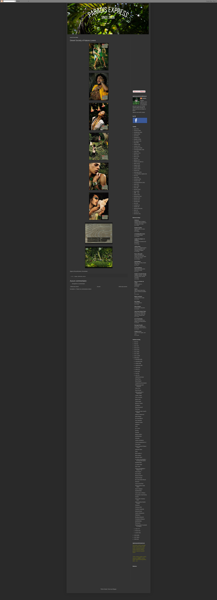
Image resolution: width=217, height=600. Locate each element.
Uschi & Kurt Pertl (139, 483)
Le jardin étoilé (138, 464)
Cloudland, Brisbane (140, 519)
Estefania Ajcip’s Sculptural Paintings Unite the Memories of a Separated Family (140, 223)
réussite (136, 201)
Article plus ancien (123, 286)
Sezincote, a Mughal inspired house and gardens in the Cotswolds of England (140, 249)
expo (135, 151)
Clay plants (137, 444)
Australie (136, 137)
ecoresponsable (137, 149)
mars (136, 528)
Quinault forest (138, 511)
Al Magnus (137, 405)
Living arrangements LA (140, 442)
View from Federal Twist (140, 311)
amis (135, 129)
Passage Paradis (138, 325)
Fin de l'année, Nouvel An (139, 307)
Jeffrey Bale (137, 246)
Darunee (137, 481)
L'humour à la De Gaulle (139, 297)
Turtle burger (138, 401)
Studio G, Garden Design (140, 273)
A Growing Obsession (139, 234)
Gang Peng (137, 379)
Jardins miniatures (139, 440)
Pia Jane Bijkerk (139, 418)
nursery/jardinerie (138, 182)
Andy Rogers (138, 471)
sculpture (136, 205)
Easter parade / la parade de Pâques (141, 525)
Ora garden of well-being (141, 494)
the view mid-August (138, 235)
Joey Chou (137, 388)
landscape (136, 172)
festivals (136, 153)
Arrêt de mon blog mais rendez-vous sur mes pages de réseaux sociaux (140, 256)
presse (84, 276)
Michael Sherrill (138, 475)
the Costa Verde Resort (140, 479)
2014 (135, 347)
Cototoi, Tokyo (138, 395)
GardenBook (137, 261)
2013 (135, 349)
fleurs (135, 156)
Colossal (136, 220)
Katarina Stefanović (139, 414)
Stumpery (137, 505)
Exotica (137, 430)
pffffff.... (135, 193)
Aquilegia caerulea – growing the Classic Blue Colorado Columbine (140, 276)
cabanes (136, 144)
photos (135, 194)
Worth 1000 (138, 399)
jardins (135, 168)
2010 (135, 355)
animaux (136, 130)
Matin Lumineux (138, 296)
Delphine (144, 98)
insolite (135, 167)
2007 (135, 537)
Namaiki (137, 432)
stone (135, 210)
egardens (137, 424)
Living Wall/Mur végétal (139, 174)
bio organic (136, 141)
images (75, 276)
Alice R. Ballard (138, 488)
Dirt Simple (137, 301)
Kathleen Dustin (139, 422)
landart (135, 170)
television (136, 213)
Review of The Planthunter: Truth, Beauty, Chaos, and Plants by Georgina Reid (140, 314)
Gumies (137, 496)
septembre (138, 365)
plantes (135, 198)
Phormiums (137, 523)
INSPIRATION (138, 436)
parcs (135, 186)
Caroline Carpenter (139, 509)
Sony (136, 451)
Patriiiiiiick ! (137, 515)
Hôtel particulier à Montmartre (139, 393)
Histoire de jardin (138, 161)
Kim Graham (138, 473)
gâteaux (136, 160)
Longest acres (137, 331)
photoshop (80, 276)
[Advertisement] (140, 62)
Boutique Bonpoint (139, 517)
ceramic (136, 146)
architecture (136, 132)
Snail (136, 426)
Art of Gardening (138, 318)
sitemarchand (137, 208)
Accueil (98, 286)
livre (135, 175)
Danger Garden (138, 227)
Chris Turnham (138, 397)
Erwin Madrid (138, 381)
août (136, 367)
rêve (135, 203)
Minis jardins (138, 455)
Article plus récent (74, 286)
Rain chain (137, 466)
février (137, 530)
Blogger (114, 589)
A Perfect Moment (138, 302)
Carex (135, 289)
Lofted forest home (139, 377)
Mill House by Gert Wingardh (139, 385)
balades (136, 139)
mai (136, 373)
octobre (137, 363)
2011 (135, 353)
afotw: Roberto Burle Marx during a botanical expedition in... (140, 291)
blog (135, 142)
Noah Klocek (138, 390)
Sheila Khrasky (138, 477)
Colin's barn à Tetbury (140, 492)
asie (135, 135)
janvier (137, 532)
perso (135, 191)
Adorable (137, 438)
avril (136, 375)
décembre (137, 359)
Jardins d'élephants (139, 513)
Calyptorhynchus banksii (141, 383)
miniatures (136, 179)
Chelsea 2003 (138, 507)
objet (135, 184)
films (135, 154)
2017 (135, 345)
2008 (135, 535)
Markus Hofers (138, 434)
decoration (136, 148)
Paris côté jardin (138, 254)
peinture (136, 189)
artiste (135, 134)
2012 (135, 351)
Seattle (135, 206)
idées (135, 163)
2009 (135, 357)
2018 (135, 343)
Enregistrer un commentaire (78, 283)
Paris (135, 187)
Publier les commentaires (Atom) (83, 289)
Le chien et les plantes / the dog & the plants (140, 460)
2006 (135, 539)
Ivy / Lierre (137, 428)
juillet (136, 369)
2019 (135, 341)
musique (136, 180)
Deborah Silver (138, 449)
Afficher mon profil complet (139, 112)
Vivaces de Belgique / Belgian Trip (140, 469)
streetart (136, 212)
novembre (137, 361)
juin (136, 371)
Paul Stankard (138, 420)
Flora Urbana (137, 306)
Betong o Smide (139, 403)
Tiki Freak (137, 409)
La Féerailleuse (138, 267)
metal (135, 177)
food (135, 158)
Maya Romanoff (138, 407)
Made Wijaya (138, 416)
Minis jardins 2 (138, 453)
